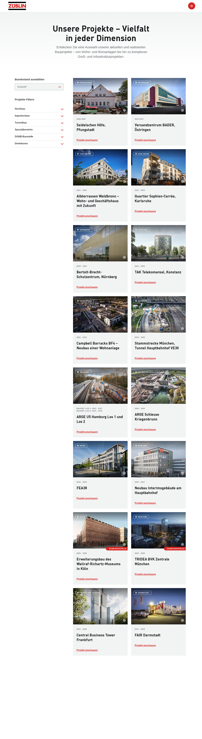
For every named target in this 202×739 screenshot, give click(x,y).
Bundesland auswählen (29, 79)
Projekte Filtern (24, 99)
